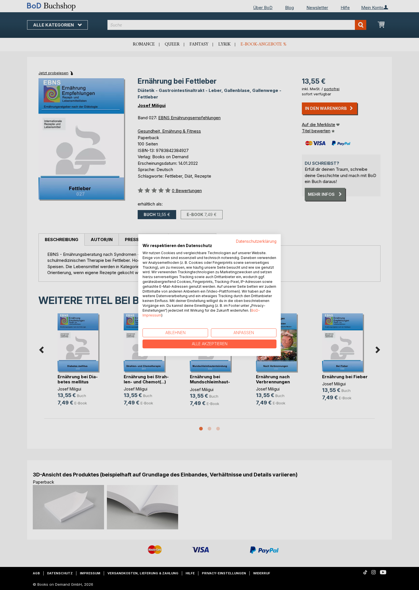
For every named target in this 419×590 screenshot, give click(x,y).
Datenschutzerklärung (256, 241)
